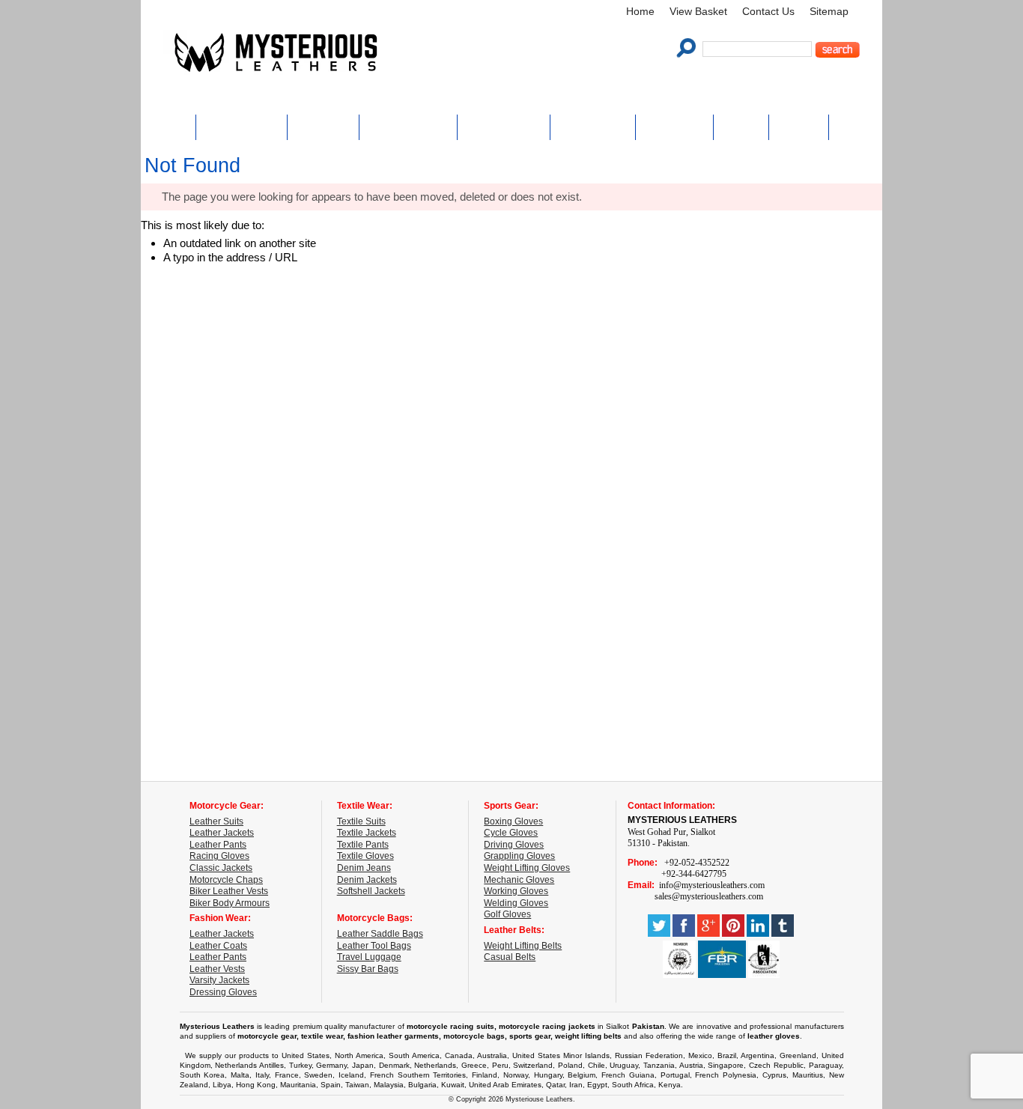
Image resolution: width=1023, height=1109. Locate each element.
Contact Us (768, 11)
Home (640, 11)
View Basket (698, 11)
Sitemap (829, 11)
